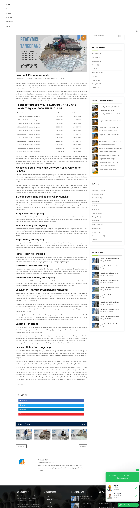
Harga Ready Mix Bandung (24, 434)
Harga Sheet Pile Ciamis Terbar (109, 287)
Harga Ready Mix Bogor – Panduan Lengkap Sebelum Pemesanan (79, 434)
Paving (94, 76)
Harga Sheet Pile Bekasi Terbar (109, 273)
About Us (9, 17)
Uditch (94, 88)
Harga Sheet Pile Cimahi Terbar (109, 309)
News (8, 26)
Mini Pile (94, 69)
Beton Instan (96, 53)
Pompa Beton (96, 224)
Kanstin (94, 65)
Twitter (23, 405)
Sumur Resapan (97, 236)
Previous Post (21, 446)
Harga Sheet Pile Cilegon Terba (109, 302)
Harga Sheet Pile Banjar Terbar (109, 266)
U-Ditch (94, 240)
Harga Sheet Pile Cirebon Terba (109, 316)
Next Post (83, 446)
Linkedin (23, 409)
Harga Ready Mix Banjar (42, 434)
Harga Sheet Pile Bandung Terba (110, 258)
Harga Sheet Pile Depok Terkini (109, 324)
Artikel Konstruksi (97, 190)
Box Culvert (95, 57)
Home (8, 4)
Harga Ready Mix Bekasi (60, 434)
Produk (8, 13)
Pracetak (9, 9)
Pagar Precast (96, 72)
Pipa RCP (95, 80)
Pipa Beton (95, 220)
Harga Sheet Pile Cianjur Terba (109, 295)
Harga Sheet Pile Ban (86, 496)
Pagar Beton (96, 213)
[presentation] (83, 424)
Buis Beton (95, 61)
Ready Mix (20, 384)
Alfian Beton (29, 78)
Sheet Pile (95, 232)
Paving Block (96, 217)
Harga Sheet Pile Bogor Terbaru (109, 280)
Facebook (24, 400)
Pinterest (23, 414)
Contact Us (9, 22)
